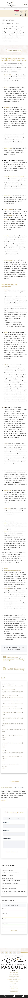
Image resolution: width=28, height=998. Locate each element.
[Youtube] (14, 952)
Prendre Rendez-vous (14, 50)
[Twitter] (6, 952)
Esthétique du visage (8, 865)
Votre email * (6, 830)
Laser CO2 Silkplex (8, 470)
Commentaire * (7, 838)
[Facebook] (2, 952)
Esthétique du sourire (7, 878)
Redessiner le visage (7, 886)
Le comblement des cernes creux (10, 883)
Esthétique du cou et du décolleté (10, 873)
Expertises (8, 8)
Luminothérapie (8, 615)
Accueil (2, 8)
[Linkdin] (18, 952)
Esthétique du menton (7, 875)
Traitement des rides (7, 894)
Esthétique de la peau (7, 870)
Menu (25, 4)
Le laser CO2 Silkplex (9, 160)
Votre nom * (6, 822)
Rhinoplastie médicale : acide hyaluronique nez (14, 891)
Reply (3, 800)
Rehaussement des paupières (9, 888)
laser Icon (7, 133)
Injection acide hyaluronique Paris (11, 880)
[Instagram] (10, 952)
